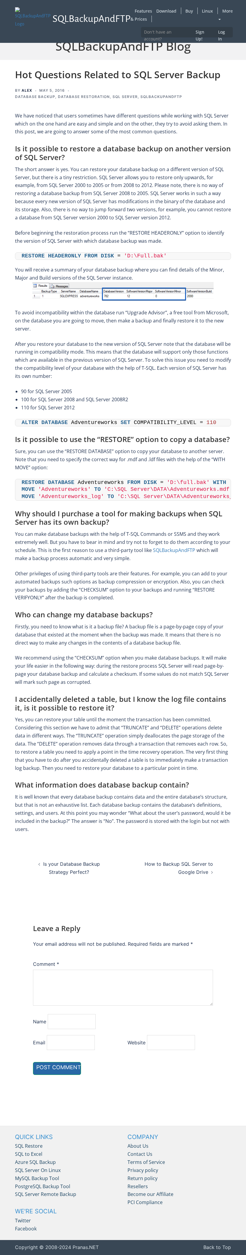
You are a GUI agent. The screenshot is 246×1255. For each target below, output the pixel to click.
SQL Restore (29, 1146)
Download (166, 11)
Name (39, 1022)
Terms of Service (146, 1162)
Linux (207, 11)
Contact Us (140, 1154)
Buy (189, 11)
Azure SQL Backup (35, 1162)
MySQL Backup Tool (37, 1178)
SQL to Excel (28, 1154)
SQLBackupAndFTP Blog (123, 46)
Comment (46, 964)
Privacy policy (143, 1170)
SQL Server (125, 96)
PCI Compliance (145, 1202)
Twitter (23, 1220)
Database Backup (35, 96)
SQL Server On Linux (38, 1170)
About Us (138, 1146)
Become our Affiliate (150, 1194)
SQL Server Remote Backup (45, 1194)
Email (39, 1043)
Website (137, 1043)
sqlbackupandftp (161, 96)
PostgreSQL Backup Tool (42, 1186)
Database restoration (84, 96)
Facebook (26, 1228)
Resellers (138, 1186)
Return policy (143, 1178)
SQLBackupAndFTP (174, 550)
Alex (27, 90)
